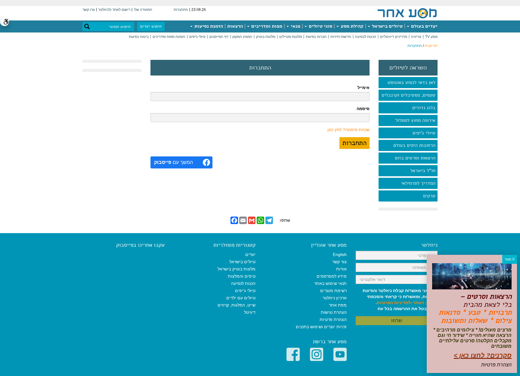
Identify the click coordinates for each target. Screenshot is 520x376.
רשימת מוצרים (333, 290)
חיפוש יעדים (151, 26)
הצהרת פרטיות (333, 319)
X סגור (510, 259)
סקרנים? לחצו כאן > (483, 355)
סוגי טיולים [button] (320, 26)
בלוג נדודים (423, 107)
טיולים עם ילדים (240, 297)
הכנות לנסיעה (365, 37)
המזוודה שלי (143, 9)
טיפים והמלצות (241, 276)
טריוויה (416, 37)
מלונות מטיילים (290, 37)
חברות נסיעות (316, 37)
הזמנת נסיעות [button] (208, 26)
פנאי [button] (294, 26)
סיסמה (363, 108)
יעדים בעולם (424, 26)
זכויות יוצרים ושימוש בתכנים (321, 326)
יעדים (250, 254)
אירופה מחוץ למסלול (415, 120)
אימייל (364, 87)
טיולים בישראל (387, 26)
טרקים (429, 196)
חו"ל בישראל (422, 170)
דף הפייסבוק (218, 37)
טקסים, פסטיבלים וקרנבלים (408, 95)
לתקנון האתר (425, 302)
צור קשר (339, 261)
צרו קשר (88, 9)
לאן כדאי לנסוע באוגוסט (411, 82)
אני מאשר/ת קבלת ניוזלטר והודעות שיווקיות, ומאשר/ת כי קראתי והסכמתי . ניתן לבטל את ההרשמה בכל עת (400, 299)
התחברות (181, 9)
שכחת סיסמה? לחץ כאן (348, 129)
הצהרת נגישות (334, 312)
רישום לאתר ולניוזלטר (114, 9)
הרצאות (235, 26)
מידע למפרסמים (332, 276)
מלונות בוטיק (265, 37)
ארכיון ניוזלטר (335, 297)
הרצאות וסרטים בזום (415, 158)
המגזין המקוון (242, 37)
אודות (341, 269)
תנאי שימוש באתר (330, 283)
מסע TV (431, 37)
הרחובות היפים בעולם (414, 145)
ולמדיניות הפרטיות (394, 302)
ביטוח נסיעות (139, 37)
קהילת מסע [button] (351, 26)
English (340, 254)
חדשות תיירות (340, 37)
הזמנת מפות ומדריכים (169, 37)
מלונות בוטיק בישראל (236, 269)
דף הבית (431, 46)
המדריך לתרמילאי (418, 183)
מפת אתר (338, 305)
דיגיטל (249, 312)
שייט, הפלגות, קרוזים (236, 305)
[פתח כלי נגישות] (4, 21)
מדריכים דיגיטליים (393, 37)
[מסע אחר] (407, 13)
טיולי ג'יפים (197, 37)
